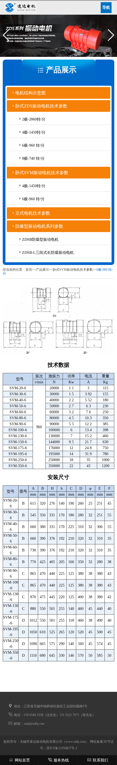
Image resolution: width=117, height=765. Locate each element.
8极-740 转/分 (33, 158)
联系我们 (100, 760)
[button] (6, 35)
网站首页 (22, 760)
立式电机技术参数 (32, 213)
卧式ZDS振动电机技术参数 (41, 106)
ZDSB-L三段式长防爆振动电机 (48, 253)
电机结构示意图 (30, 93)
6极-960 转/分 (33, 145)
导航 (106, 7)
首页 (29, 270)
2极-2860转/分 (33, 119)
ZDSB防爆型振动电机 (40, 239)
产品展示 (42, 270)
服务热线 (61, 760)
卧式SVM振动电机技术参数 (41, 172)
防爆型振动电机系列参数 (39, 226)
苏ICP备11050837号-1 (62, 748)
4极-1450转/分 (33, 132)
